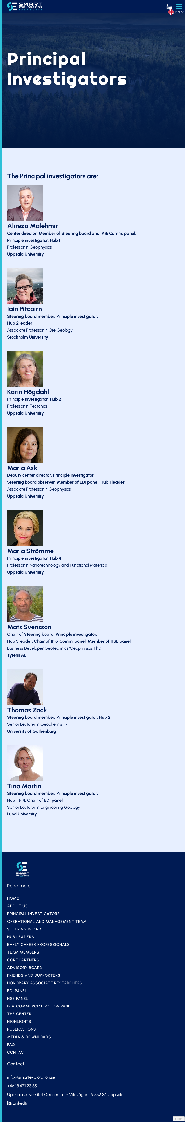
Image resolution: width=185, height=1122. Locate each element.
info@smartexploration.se (31, 1077)
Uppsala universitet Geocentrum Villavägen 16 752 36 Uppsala (65, 1094)
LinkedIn (20, 1103)
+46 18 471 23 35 (22, 1086)
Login (179, 1119)
